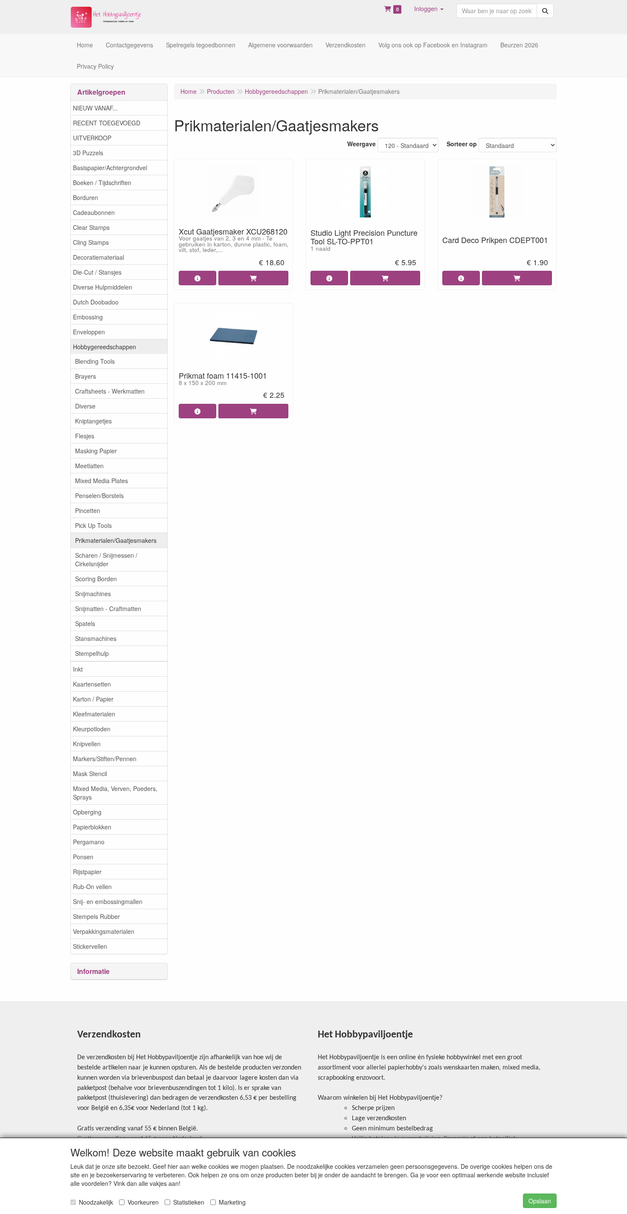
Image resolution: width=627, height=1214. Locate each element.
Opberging (87, 812)
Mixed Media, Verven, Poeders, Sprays (115, 792)
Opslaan (539, 1201)
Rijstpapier (87, 871)
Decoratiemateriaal (98, 257)
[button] (429, 8)
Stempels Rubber (96, 916)
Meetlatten (89, 465)
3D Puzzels (88, 152)
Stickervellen (90, 946)
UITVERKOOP (92, 137)
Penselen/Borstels (99, 495)
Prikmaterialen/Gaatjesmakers (116, 540)
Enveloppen (89, 331)
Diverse (85, 406)
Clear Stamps (91, 227)
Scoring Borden (96, 578)
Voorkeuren (143, 1202)
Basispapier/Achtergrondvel (110, 167)
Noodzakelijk (96, 1202)
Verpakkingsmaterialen (103, 931)
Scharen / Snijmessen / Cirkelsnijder (106, 559)
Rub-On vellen (92, 886)
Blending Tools (95, 361)
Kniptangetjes (93, 421)
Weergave (361, 143)
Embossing (88, 317)
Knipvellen (87, 743)
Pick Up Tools (93, 525)
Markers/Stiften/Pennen (104, 758)
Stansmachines (95, 638)
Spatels (85, 623)
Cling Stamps (91, 242)
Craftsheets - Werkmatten (110, 391)
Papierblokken (92, 827)
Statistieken (188, 1202)
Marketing (232, 1202)
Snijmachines (93, 593)
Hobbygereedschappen (104, 346)
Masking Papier (96, 450)
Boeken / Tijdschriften (102, 182)
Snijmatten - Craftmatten (108, 608)
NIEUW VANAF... (95, 108)
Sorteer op (462, 143)
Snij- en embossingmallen (107, 901)
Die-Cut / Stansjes (97, 272)
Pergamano (88, 841)
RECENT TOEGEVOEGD (106, 123)
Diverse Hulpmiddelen (102, 287)
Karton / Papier (93, 699)
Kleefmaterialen (94, 714)
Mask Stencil (90, 773)
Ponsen (83, 856)
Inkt (78, 669)
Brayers (85, 376)
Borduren (85, 197)
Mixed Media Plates (101, 480)
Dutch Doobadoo (96, 302)
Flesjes (84, 436)
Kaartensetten (92, 684)
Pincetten (87, 510)
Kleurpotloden (91, 728)
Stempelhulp (92, 653)
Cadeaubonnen (94, 212)
